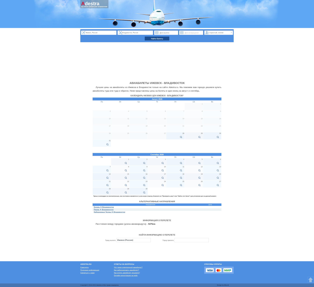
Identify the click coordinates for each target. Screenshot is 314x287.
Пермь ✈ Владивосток (103, 210)
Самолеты (84, 267)
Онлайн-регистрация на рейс (126, 275)
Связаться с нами (87, 273)
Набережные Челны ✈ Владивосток (109, 212)
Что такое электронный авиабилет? (128, 267)
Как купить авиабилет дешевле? (127, 273)
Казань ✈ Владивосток (104, 207)
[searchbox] (133, 240)
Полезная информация (89, 270)
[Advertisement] (157, 63)
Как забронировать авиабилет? (126, 270)
